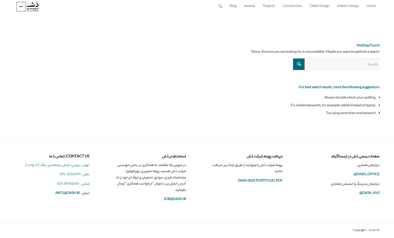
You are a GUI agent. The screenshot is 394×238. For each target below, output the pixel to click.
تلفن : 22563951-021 (74, 174)
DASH (373, 230)
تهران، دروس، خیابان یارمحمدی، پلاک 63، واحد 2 (57, 165)
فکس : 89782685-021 (73, 184)
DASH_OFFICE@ (367, 174)
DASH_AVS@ (369, 193)
